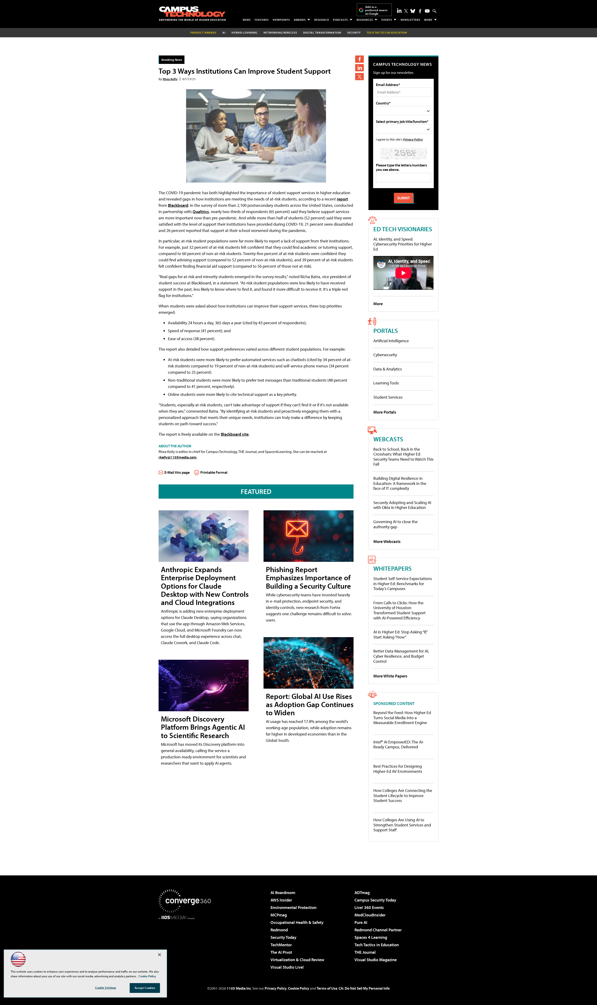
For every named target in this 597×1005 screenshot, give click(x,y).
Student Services (388, 397)
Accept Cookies (145, 988)
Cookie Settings (105, 987)
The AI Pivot (281, 952)
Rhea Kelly (170, 79)
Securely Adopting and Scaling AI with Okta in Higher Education (402, 505)
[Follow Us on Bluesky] (412, 11)
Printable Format (214, 472)
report (342, 199)
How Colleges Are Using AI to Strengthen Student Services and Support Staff (402, 824)
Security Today (283, 937)
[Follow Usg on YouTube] (427, 11)
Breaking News (171, 59)
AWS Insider (281, 900)
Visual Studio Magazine (375, 959)
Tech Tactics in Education (376, 944)
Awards (300, 19)
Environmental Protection (293, 907)
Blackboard (178, 205)
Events (387, 19)
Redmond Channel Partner (378, 929)
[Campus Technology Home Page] (192, 13)
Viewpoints (281, 19)
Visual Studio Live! (287, 967)
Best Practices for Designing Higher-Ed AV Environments (397, 769)
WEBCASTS (388, 439)
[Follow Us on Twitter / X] (406, 11)
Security (354, 32)
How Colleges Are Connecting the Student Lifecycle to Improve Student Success (402, 795)
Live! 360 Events (369, 907)
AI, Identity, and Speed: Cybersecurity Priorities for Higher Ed (402, 244)
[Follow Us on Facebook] (420, 11)
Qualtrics (201, 211)
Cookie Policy (298, 988)
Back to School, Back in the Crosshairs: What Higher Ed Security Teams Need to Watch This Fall (403, 456)
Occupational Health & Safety (297, 922)
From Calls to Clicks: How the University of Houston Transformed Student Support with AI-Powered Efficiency (399, 610)
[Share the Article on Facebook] (359, 59)
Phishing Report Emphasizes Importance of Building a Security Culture (308, 577)
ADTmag (362, 892)
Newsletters (410, 19)
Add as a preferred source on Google (376, 10)
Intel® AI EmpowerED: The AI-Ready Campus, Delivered (398, 744)
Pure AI (360, 922)
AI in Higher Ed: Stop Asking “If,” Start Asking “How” (400, 634)
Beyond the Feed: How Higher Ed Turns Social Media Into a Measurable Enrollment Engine (402, 717)
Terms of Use (327, 988)
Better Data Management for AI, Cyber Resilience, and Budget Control (401, 656)
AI (224, 32)
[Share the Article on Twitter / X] (359, 76)
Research (321, 19)
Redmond (279, 929)
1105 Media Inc (239, 988)
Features (262, 19)
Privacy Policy (413, 139)
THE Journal (365, 952)
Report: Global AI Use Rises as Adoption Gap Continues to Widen (310, 704)
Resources (365, 19)
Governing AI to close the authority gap (395, 524)
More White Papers (390, 676)
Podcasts (340, 19)
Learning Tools (386, 383)
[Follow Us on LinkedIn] (399, 10)
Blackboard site (235, 434)
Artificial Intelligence (391, 340)
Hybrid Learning (244, 32)
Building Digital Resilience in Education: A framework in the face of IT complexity (399, 483)
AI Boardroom (283, 892)
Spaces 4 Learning (370, 937)
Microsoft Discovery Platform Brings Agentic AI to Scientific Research (203, 727)
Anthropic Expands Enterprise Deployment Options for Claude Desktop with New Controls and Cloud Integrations (205, 586)
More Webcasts (387, 541)
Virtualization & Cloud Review (297, 959)
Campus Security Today (375, 900)
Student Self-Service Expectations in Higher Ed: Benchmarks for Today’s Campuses (402, 583)
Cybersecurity (385, 354)
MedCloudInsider (369, 915)
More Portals (384, 412)
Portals (385, 330)
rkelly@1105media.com (178, 457)
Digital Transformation (322, 32)
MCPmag (279, 915)
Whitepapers (392, 568)
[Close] (159, 955)
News (247, 19)
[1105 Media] (187, 943)
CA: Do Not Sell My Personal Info (364, 988)
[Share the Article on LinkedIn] (359, 68)
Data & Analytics (387, 369)
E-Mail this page (177, 472)
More (428, 19)
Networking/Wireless (280, 32)
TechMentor (281, 944)
